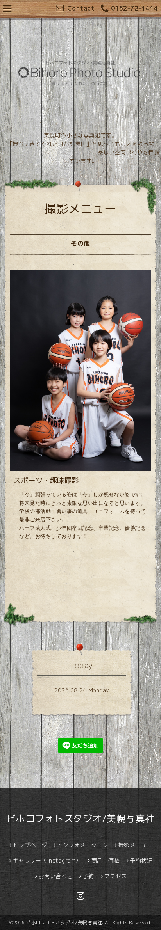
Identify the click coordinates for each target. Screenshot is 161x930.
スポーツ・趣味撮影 (46, 480)
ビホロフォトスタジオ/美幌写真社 (80, 818)
